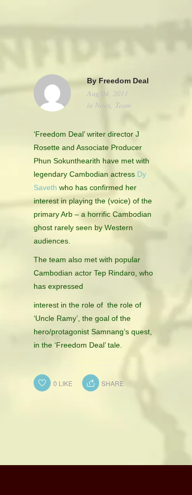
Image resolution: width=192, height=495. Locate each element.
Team (123, 105)
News (102, 105)
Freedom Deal (124, 80)
